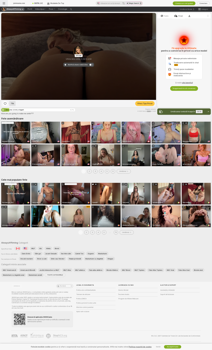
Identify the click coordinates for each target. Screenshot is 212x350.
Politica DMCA (81, 299)
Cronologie (62, 9)
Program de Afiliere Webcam (128, 299)
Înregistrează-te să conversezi (184, 88)
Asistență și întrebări (167, 290)
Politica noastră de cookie (140, 347)
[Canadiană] (17, 248)
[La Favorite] (5, 103)
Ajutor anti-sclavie (82, 311)
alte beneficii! (187, 83)
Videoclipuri (40, 9)
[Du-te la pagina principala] (19, 3)
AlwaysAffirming (9, 242)
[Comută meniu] (4, 3)
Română (63, 286)
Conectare (203, 3)
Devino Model (123, 290)
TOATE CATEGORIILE (55, 275)
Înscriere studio (123, 294)
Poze (52, 9)
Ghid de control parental (84, 307)
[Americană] (25, 248)
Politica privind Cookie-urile (86, 303)
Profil (29, 9)
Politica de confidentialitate (86, 290)
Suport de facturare (167, 294)
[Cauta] (123, 3)
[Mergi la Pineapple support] (48, 336)
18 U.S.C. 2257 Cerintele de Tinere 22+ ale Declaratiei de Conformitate (175, 336)
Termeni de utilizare (83, 294)
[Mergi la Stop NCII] (60, 335)
